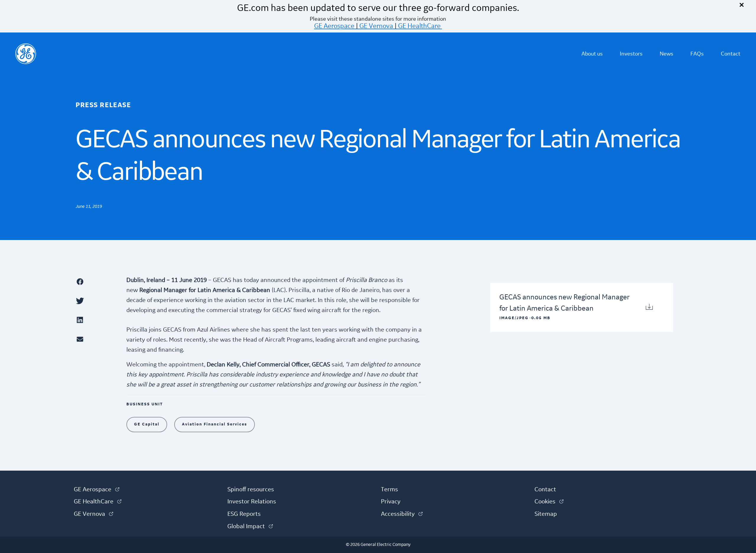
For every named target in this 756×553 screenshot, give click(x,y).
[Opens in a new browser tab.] (98, 281)
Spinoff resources (250, 489)
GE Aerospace (334, 26)
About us (592, 54)
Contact (730, 54)
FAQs (697, 54)
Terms (389, 489)
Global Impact (250, 526)
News (666, 54)
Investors (631, 54)
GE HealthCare (419, 26)
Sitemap (546, 514)
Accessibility (402, 514)
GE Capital (146, 424)
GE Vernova (376, 26)
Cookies (549, 501)
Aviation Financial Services (214, 424)
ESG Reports (244, 514)
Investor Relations (251, 501)
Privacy (390, 501)
